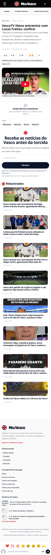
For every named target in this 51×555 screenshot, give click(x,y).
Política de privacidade (10, 487)
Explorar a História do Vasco (12, 442)
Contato (6, 456)
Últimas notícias (17, 21)
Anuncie (6, 463)
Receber (25, 165)
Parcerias (7, 460)
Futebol (7, 11)
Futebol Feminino (21, 11)
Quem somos (8, 453)
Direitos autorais (8, 477)
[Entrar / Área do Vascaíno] (44, 3)
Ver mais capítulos (9, 521)
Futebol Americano (41, 11)
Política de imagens (9, 480)
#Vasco (26, 125)
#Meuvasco (7, 125)
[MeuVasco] (26, 4)
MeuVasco (6, 21)
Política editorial (8, 484)
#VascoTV (35, 125)
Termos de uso (7, 491)
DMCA (4, 474)
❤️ (7, 546)
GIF (43, 552)
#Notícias (17, 125)
